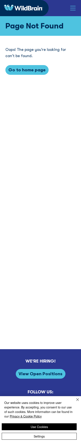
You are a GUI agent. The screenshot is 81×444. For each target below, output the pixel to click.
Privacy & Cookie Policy (26, 416)
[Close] (75, 402)
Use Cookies (39, 427)
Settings (39, 436)
